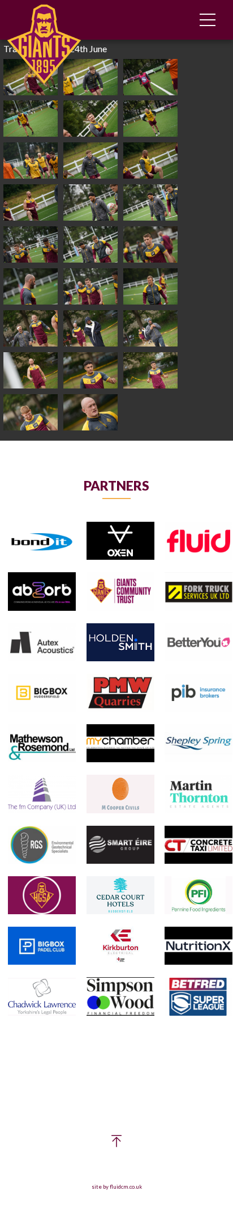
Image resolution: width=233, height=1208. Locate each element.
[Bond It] (41, 541)
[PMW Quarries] (120, 693)
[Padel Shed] (41, 946)
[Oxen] (120, 541)
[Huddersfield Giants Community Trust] (120, 592)
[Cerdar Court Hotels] (120, 896)
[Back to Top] (116, 1143)
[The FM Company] (41, 794)
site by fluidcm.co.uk (117, 1187)
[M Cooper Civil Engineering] (120, 794)
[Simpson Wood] (120, 997)
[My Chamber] (120, 744)
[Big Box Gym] (41, 693)
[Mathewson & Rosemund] (41, 744)
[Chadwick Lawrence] (41, 997)
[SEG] (120, 845)
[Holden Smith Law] (120, 643)
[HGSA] (41, 896)
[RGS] (41, 845)
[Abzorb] (41, 592)
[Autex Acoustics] (41, 643)
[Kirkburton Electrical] (120, 946)
